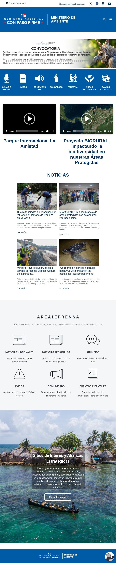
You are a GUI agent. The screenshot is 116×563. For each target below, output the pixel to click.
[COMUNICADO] (56, 374)
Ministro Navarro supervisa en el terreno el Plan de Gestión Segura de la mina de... (36, 270)
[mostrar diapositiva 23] (53, 61)
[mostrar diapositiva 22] (51, 61)
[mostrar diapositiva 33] (74, 61)
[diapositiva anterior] (4, 53)
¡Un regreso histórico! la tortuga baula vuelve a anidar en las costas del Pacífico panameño (77, 270)
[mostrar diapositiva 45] (100, 61)
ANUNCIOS (92, 352)
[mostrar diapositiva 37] (83, 61)
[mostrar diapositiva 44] (97, 61)
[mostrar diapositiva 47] (104, 61)
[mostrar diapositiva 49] (108, 61)
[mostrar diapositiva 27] (61, 61)
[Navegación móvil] (110, 19)
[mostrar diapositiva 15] (36, 61)
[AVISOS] (19, 374)
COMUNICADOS (40, 88)
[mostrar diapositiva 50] (110, 61)
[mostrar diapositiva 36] (80, 61)
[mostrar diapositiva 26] (59, 61)
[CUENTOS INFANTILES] (93, 374)
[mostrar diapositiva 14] (34, 61)
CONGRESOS (56, 87)
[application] (29, 119)
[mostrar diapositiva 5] (15, 61)
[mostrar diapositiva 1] (6, 61)
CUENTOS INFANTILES (93, 386)
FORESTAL (72, 87)
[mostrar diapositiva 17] (40, 61)
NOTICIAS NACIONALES (19, 352)
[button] (104, 19)
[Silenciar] (47, 131)
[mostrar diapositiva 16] (38, 61)
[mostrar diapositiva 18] (42, 61)
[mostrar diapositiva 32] (72, 61)
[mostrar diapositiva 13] (32, 61)
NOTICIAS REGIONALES (56, 352)
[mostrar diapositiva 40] (89, 61)
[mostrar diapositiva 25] (57, 61)
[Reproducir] (6, 131)
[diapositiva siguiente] (111, 53)
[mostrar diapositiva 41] (91, 61)
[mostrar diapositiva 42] (93, 61)
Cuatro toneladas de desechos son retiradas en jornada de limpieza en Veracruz (36, 215)
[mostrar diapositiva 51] (109, 63)
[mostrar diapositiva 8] (21, 61)
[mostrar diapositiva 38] (85, 61)
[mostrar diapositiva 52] (111, 63)
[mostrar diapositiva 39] (87, 61)
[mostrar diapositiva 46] (102, 61)
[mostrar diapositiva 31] (70, 61)
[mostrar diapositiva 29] (66, 61)
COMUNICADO (56, 386)
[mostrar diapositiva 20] (47, 61)
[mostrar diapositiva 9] (23, 61)
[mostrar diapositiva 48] (106, 61)
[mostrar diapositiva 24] (55, 61)
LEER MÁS (21, 233)
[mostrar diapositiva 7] (19, 61)
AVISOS (23, 87)
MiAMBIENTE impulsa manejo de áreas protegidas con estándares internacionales (78, 215)
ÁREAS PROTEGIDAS (89, 88)
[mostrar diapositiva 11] (27, 61)
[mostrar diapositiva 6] (17, 61)
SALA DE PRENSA (6, 88)
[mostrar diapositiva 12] (30, 61)
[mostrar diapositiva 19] (44, 61)
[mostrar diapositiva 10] (25, 61)
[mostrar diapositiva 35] (78, 61)
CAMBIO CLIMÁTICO (105, 88)
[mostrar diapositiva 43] (95, 61)
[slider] (27, 131)
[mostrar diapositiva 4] (13, 61)
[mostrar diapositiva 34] (76, 61)
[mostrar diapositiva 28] (64, 61)
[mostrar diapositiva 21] (49, 61)
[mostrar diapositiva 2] (8, 61)
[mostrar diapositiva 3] (10, 61)
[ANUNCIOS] (93, 340)
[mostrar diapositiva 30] (68, 61)
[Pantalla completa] (52, 131)
